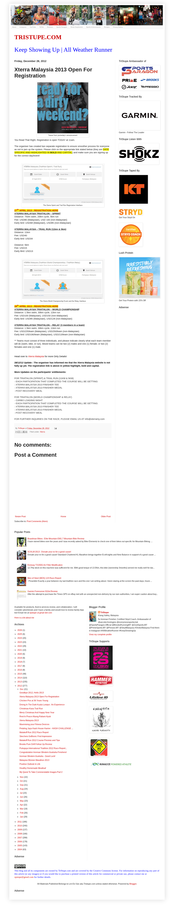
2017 (20, 666)
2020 (20, 654)
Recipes (107, 27)
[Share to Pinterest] (26, 432)
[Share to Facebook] (24, 432)
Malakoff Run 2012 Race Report (34, 732)
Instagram (22, 27)
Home (63, 516)
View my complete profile (100, 634)
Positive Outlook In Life (29, 764)
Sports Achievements (93, 27)
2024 (20, 638)
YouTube (33, 27)
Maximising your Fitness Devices (34, 724)
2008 (20, 834)
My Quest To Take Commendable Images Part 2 (40, 772)
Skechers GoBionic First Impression (35, 736)
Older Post (106, 516)
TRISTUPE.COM (38, 37)
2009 (20, 830)
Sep (22, 785)
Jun (22, 797)
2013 (20, 682)
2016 (20, 670)
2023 (20, 642)
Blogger (132, 884)
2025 (20, 634)
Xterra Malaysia (36, 356)
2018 (20, 662)
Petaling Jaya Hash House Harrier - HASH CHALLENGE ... (46, 728)
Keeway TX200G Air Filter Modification (45, 565)
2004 (20, 849)
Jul (21, 793)
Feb (22, 813)
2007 (20, 838)
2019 (20, 658)
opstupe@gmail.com (24, 877)
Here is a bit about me (24, 618)
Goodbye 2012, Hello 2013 (31, 693)
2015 (20, 674)
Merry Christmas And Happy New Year (36, 712)
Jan (22, 817)
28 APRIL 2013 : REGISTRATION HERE (36, 306)
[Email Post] (55, 428)
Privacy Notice (118, 27)
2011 (19, 822)
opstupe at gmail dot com (40, 613)
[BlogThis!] (19, 432)
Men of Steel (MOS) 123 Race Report (44, 578)
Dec (22, 689)
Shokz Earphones (76, 27)
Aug (22, 789)
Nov (22, 777)
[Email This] (16, 432)
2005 (20, 845)
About (14, 27)
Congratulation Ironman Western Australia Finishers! (43, 752)
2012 (20, 686)
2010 (20, 826)
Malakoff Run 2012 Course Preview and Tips (39, 740)
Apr (22, 805)
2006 (20, 841)
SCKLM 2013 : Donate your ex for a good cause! (49, 552)
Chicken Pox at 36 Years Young (33, 700)
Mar (22, 809)
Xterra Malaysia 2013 (29, 720)
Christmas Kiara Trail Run (31, 708)
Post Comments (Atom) (37, 521)
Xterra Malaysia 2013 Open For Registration (39, 697)
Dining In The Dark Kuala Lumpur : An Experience (42, 705)
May (22, 801)
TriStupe (105, 612)
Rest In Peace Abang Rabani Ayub (35, 716)
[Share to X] (21, 432)
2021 (20, 650)
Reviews (50, 27)
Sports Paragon (61, 27)
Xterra (42, 432)
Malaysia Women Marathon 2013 (34, 760)
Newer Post (20, 516)
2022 (20, 646)
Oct (21, 781)
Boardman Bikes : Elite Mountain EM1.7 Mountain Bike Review (56, 539)
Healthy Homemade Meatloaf (32, 768)
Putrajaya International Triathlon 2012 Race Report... (43, 748)
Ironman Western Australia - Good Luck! (37, 756)
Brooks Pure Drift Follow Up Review (35, 744)
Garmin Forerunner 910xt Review (43, 591)
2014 (20, 678)
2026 (20, 630)
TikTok (41, 27)
